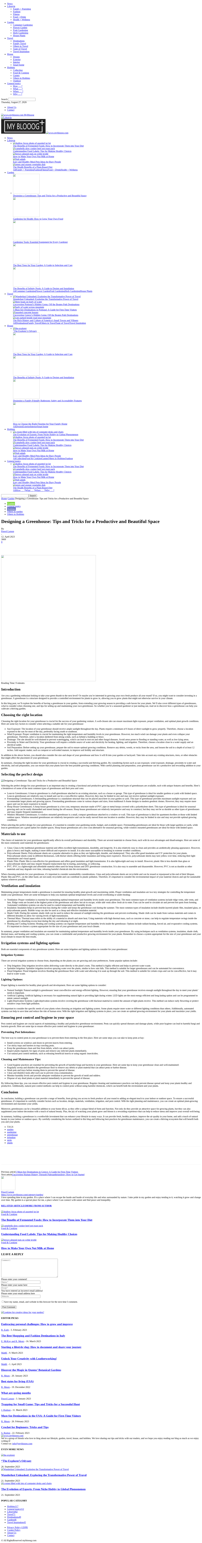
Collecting (18, 70)
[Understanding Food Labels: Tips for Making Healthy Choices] (34, 148)
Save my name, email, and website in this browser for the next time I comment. (41, 1302)
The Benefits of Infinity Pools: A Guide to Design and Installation (43, 288)
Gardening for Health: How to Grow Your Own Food (38, 219)
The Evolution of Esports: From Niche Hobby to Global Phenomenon (45, 434)
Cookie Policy (13, 1530)
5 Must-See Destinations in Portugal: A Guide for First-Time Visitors (45, 310)
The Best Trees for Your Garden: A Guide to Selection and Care (42, 265)
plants (10, 1143)
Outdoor (17, 81)
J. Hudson (6, 1410)
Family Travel (19, 43)
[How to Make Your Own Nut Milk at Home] (30, 154)
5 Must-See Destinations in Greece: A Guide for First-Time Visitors (47, 1172)
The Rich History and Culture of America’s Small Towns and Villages (45, 320)
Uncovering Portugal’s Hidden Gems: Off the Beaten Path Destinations (46, 304)
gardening (11, 1132)
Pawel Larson (7, 531)
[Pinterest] (27, 546)
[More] (49, 546)
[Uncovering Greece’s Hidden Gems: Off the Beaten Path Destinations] (25, 312)
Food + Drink (19, 17)
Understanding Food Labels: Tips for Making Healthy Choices (42, 151)
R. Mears (5, 1375)
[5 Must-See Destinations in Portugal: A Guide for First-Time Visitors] (28, 307)
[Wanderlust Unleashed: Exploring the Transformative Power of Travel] (47, 296)
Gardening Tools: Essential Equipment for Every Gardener (40, 242)
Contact (10, 110)
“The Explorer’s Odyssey (25, 331)
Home (4, 498)
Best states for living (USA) (17, 1381)
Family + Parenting (22, 9)
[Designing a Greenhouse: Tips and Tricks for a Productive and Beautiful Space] (26, 193)
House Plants (19, 35)
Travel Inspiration (21, 51)
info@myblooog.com (22, 1443)
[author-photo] (8, 1189)
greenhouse (12, 1135)
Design (16, 57)
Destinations (19, 41)
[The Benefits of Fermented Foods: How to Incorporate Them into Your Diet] (32, 143)
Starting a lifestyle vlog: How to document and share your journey (41, 1347)
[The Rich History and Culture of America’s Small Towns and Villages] (32, 317)
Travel (10, 38)
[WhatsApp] (38, 546)
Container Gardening (23, 25)
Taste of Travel (20, 49)
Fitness (16, 14)
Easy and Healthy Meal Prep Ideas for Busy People (37, 162)
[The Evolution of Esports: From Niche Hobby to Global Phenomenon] (38, 432)
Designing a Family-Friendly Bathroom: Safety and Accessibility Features (47, 400)
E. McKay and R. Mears (12, 1341)
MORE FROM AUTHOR (39, 1205)
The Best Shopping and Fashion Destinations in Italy (33, 1335)
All (14, 170)
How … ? (17, 86)
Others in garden (15, 511)
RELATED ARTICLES (13, 1205)
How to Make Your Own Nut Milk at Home (33, 156)
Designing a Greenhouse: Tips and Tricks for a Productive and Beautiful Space (50, 195)
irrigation (11, 1137)
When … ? (18, 91)
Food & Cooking (21, 73)
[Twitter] (17, 546)
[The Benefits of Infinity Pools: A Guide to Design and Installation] (26, 286)
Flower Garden (20, 27)
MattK (4, 1353)
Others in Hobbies (21, 78)
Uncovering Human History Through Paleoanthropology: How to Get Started (48, 1174)
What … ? (18, 89)
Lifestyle (11, 6)
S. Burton (5, 1433)
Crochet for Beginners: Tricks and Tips (25, 1427)
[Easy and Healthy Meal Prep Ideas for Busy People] (19, 159)
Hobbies (11, 67)
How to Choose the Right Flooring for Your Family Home (40, 424)
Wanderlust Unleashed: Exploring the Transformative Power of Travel (45, 299)
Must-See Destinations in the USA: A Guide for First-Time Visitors (41, 1415)
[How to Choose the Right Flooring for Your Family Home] (26, 421)
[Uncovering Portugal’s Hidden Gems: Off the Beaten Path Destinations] (27, 302)
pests (9, 1140)
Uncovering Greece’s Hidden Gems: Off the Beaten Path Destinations (45, 315)
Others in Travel (20, 46)
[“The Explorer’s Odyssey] (20, 328)
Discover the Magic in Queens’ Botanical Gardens (31, 1370)
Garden (10, 22)
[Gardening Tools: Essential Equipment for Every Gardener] (26, 239)
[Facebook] (6, 546)
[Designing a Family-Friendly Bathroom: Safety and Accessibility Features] (26, 398)
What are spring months (16, 1392)
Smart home (18, 65)
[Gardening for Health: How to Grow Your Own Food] (26, 216)
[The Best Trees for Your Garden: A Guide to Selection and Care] (26, 262)
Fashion (16, 11)
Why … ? (17, 94)
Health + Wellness (21, 19)
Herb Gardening (20, 33)
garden (10, 1129)
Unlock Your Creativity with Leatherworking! (29, 1358)
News (10, 3)
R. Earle (5, 1330)
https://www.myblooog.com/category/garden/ (22, 1194)
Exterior (17, 59)
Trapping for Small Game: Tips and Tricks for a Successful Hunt (40, 1404)
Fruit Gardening (20, 30)
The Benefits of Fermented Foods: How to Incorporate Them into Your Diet (48, 146)
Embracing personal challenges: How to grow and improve (37, 1324)
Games (16, 75)
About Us (11, 107)
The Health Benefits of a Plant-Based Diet (32, 167)
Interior (16, 62)
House (10, 54)
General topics (14, 83)
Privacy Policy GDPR (17, 1527)
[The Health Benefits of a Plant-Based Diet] (29, 164)
